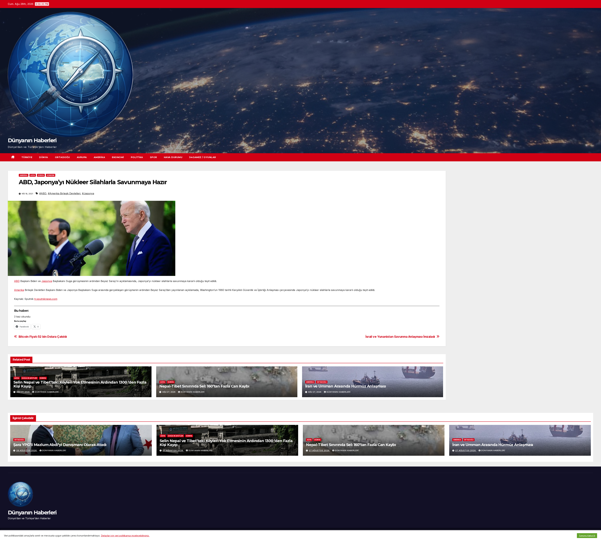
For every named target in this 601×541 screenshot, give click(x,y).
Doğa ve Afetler (29, 378)
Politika (137, 157)
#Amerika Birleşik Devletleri (64, 193)
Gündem (50, 175)
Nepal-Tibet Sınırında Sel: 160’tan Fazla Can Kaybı (204, 386)
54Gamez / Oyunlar (202, 157)
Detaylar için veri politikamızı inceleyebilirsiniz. (125, 535)
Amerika (99, 157)
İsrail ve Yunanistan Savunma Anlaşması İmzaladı (400, 336)
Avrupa (82, 157)
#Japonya (88, 193)
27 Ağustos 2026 (173, 450)
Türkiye (26, 157)
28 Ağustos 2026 (26, 450)
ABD (17, 281)
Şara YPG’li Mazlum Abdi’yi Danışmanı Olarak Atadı (59, 444)
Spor (153, 157)
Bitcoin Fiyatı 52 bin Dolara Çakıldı (43, 336)
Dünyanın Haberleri (32, 140)
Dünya (43, 157)
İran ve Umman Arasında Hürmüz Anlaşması (345, 386)
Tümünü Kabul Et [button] (587, 535)
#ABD (42, 193)
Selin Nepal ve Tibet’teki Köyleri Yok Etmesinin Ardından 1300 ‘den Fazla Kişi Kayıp (79, 384)
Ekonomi (118, 157)
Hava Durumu (173, 157)
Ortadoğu (62, 157)
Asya (32, 175)
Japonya (46, 281)
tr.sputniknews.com (45, 298)
